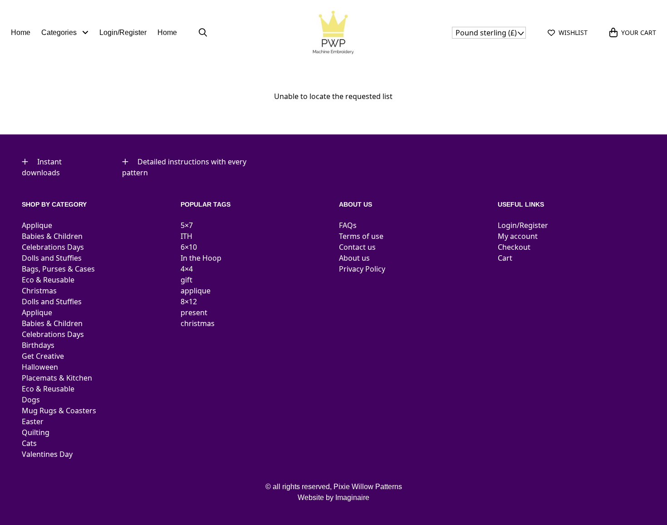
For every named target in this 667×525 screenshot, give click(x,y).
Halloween (40, 367)
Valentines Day (47, 454)
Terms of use (361, 236)
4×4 (187, 269)
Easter (33, 421)
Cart (505, 258)
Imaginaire (352, 497)
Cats (29, 443)
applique (196, 291)
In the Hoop (201, 258)
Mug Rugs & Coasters (59, 411)
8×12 (189, 302)
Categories (59, 32)
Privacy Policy (362, 269)
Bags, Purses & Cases (58, 269)
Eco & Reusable (48, 280)
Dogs (31, 400)
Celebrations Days (53, 247)
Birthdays (38, 345)
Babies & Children (52, 236)
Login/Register (123, 32)
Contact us (357, 247)
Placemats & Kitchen (57, 378)
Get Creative (43, 356)
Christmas (39, 291)
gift (186, 280)
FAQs (348, 225)
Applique (37, 225)
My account (518, 236)
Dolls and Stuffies (52, 258)
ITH (186, 236)
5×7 (187, 225)
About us (354, 258)
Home (20, 32)
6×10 (189, 247)
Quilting (35, 432)
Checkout (514, 247)
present (194, 312)
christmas (198, 323)
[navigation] (489, 33)
